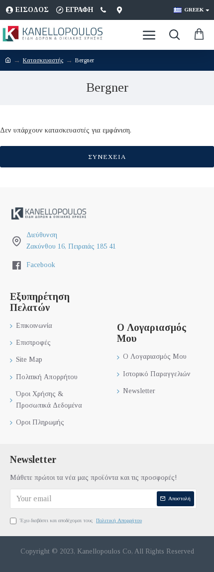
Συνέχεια (107, 156)
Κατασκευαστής (43, 60)
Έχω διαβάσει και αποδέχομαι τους (81, 520)
